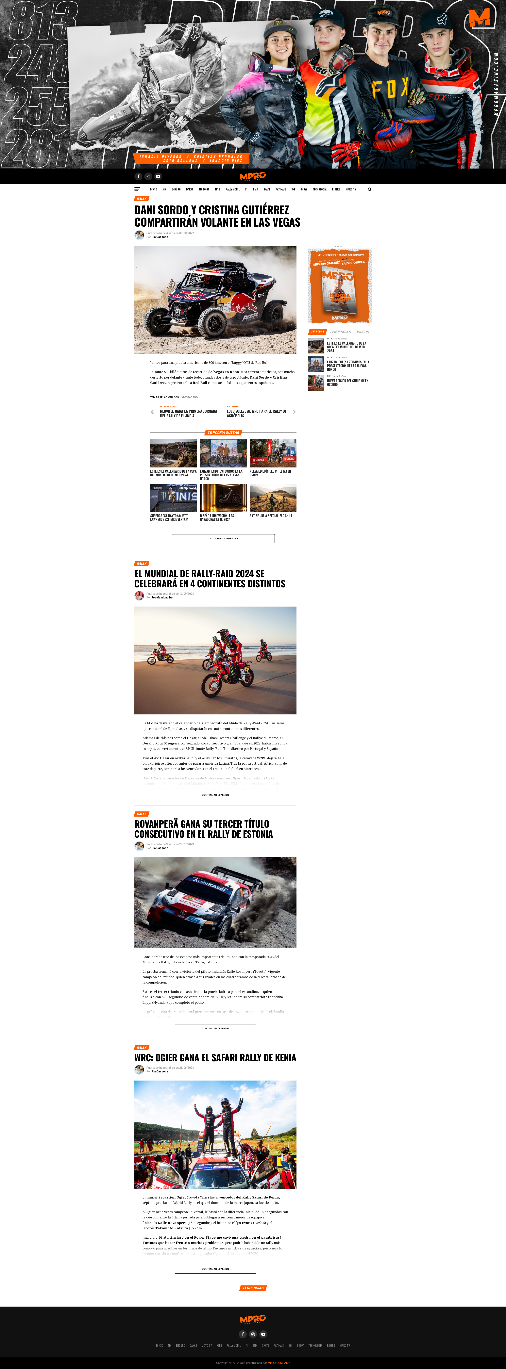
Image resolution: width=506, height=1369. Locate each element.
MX (164, 189)
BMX (255, 189)
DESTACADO (190, 397)
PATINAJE (281, 189)
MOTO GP (204, 189)
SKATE (266, 189)
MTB (217, 189)
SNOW (303, 189)
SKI (293, 189)
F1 (246, 189)
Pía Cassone (159, 236)
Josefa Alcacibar (162, 597)
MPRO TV (351, 189)
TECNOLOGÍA (319, 189)
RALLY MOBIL (233, 189)
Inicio (153, 189)
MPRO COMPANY (279, 1363)
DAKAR (190, 189)
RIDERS (336, 189)
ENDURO (176, 189)
